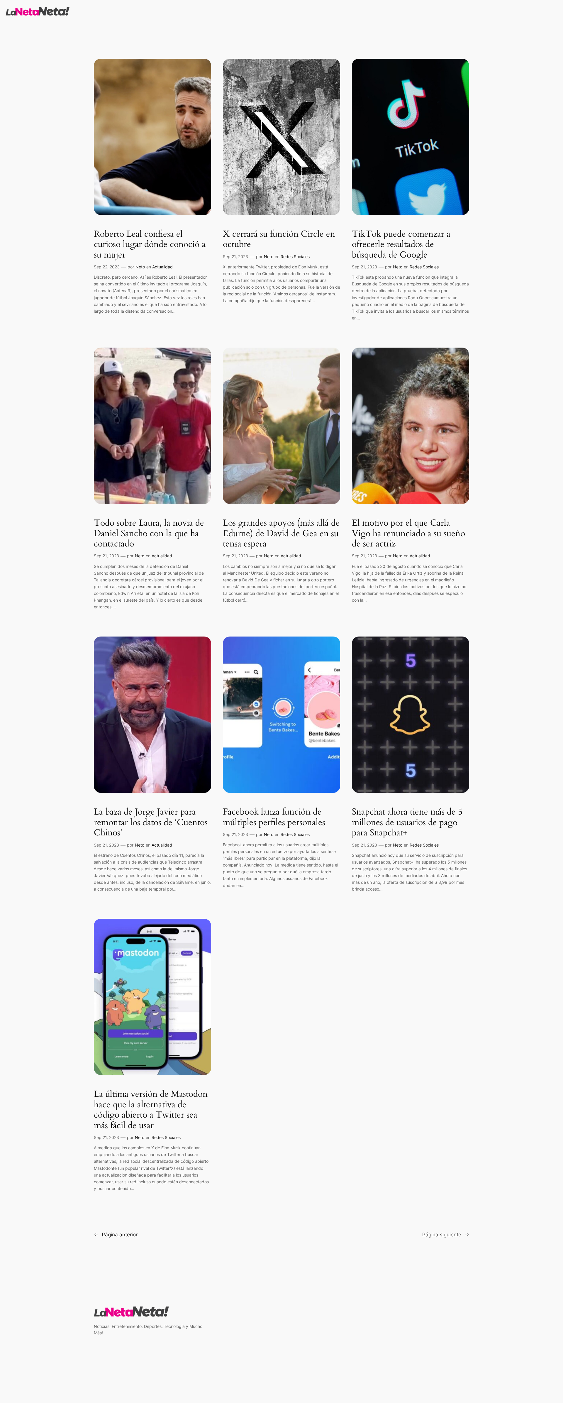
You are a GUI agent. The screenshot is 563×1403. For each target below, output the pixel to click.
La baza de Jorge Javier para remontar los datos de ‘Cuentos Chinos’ (151, 822)
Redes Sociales (295, 256)
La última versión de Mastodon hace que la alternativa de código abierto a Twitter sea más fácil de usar (151, 1110)
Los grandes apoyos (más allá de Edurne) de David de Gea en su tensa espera (281, 533)
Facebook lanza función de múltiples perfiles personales (274, 817)
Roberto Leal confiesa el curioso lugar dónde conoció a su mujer (150, 244)
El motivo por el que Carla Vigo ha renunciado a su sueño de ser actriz (408, 533)
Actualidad (162, 266)
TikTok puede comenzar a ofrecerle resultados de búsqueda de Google (401, 244)
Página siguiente (445, 1235)
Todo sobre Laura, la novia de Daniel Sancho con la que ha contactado (149, 533)
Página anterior (116, 1235)
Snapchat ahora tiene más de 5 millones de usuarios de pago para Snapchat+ (407, 822)
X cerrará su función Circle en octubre (279, 239)
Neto (140, 266)
